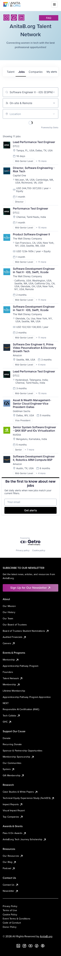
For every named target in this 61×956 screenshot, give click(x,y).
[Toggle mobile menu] (54, 4)
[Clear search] (54, 92)
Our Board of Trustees (15, 624)
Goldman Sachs (21, 411)
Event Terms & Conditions (16, 918)
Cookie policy (38, 550)
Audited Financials (12, 637)
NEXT (6, 703)
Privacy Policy (10, 906)
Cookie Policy (10, 914)
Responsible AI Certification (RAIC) (21, 709)
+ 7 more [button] (29, 449)
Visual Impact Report (14, 810)
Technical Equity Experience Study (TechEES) (26, 798)
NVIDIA (17, 434)
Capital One (19, 175)
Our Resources (11, 856)
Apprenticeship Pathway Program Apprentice (27, 697)
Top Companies (11, 816)
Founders (8, 672)
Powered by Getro (49, 127)
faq (48, 18)
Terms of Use (10, 910)
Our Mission (9, 606)
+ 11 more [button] (41, 262)
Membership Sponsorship (16, 756)
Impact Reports (11, 804)
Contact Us (9, 884)
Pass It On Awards (12, 833)
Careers (7, 643)
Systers (7, 769)
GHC (5, 721)
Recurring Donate (12, 744)
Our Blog (7, 862)
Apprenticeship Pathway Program (20, 666)
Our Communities (12, 763)
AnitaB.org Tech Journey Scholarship (22, 839)
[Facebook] (14, 17)
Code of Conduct (12, 922)
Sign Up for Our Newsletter (28, 587)
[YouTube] (30, 946)
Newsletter (8, 891)
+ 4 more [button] (41, 364)
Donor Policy (9, 927)
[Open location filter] (54, 114)
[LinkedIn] (21, 17)
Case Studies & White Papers (18, 791)
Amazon (17, 355)
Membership (9, 684)
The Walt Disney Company (27, 238)
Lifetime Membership (14, 690)
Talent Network (11, 678)
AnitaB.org (46, 936)
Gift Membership (11, 775)
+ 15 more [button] (41, 161)
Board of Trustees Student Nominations (24, 631)
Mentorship (9, 659)
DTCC (16, 146)
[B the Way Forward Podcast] (43, 946)
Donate (7, 738)
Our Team (8, 618)
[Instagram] (6, 17)
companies (36, 71)
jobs (21, 71)
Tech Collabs (9, 715)
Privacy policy (22, 550)
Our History (9, 612)
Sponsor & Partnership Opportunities (23, 750)
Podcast (7, 868)
